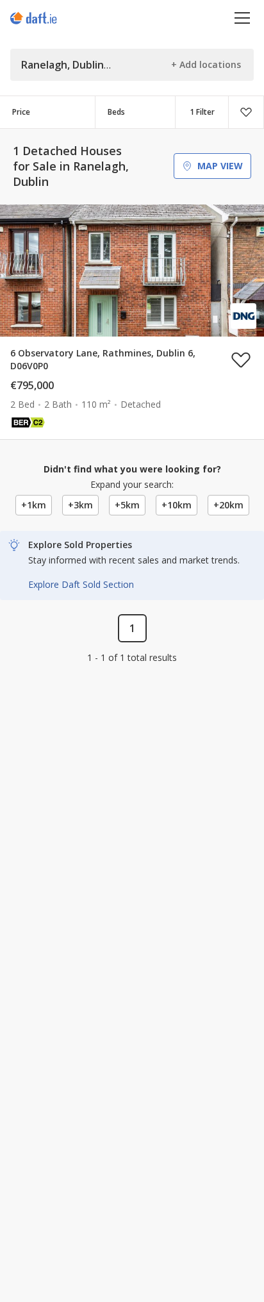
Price (21, 111)
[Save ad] (241, 359)
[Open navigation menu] (242, 17)
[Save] (246, 112)
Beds (116, 111)
